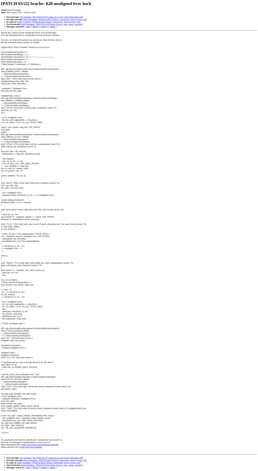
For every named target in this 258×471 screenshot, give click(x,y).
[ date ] (28, 27)
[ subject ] (44, 27)
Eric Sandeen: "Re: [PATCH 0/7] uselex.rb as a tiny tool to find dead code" (52, 17)
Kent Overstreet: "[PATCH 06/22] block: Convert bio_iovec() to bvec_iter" (55, 19)
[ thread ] (35, 27)
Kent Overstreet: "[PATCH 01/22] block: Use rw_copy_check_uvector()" (52, 24)
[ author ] (52, 27)
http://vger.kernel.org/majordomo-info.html (40, 445)
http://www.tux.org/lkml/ (31, 447)
